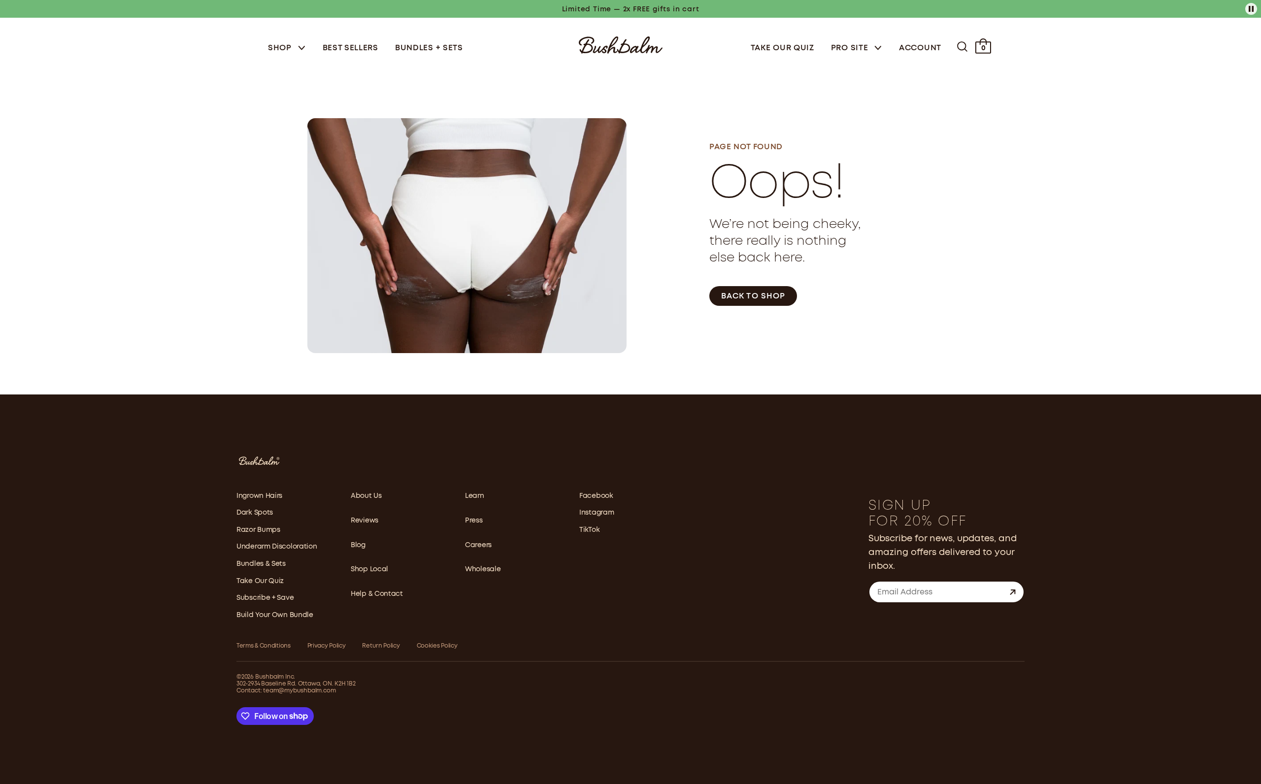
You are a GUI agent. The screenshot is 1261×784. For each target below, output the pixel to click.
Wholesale (482, 569)
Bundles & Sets (261, 564)
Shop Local (369, 569)
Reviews (364, 520)
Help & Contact (377, 594)
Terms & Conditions (263, 646)
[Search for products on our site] (962, 46)
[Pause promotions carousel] (1251, 9)
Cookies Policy (437, 646)
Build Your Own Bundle (274, 615)
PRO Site (850, 48)
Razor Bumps (258, 530)
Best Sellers (350, 48)
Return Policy (380, 646)
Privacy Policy (326, 646)
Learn (474, 496)
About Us (366, 496)
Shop (281, 48)
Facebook (596, 496)
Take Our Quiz (782, 48)
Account (920, 48)
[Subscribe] (1013, 592)
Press (474, 520)
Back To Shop (753, 296)
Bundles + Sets (429, 48)
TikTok (589, 530)
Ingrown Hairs (259, 496)
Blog (358, 545)
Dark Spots (254, 513)
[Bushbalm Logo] (621, 44)
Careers (478, 545)
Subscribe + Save (265, 598)
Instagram (596, 513)
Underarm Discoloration (276, 547)
